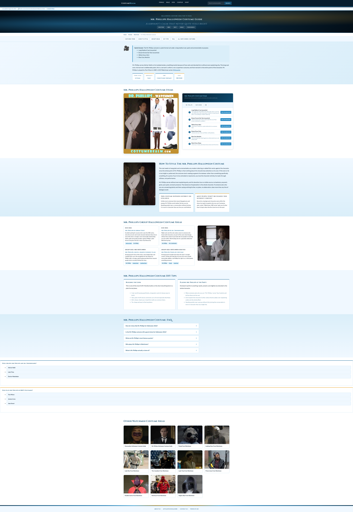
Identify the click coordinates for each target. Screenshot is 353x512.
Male (168, 2)
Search (228, 3)
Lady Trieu (11, 372)
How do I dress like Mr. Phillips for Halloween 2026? (161, 326)
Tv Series (130, 34)
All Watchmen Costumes (186, 39)
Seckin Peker (51, 8)
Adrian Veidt (129, 243)
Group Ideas (155, 39)
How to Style (143, 39)
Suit (175, 27)
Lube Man (176, 263)
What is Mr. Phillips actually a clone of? (161, 350)
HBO (168, 27)
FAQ (173, 39)
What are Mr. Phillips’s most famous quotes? (161, 338)
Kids (173, 2)
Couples (180, 2)
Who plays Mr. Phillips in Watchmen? (161, 344)
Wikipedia (176, 70)
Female (161, 2)
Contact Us (184, 509)
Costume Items (130, 39)
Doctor (161, 27)
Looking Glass (143, 263)
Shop (187, 2)
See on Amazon (225, 112)
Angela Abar (135, 263)
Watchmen (136, 34)
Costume (128, 3)
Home (125, 34)
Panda (170, 263)
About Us (157, 509)
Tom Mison (191, 27)
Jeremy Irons (11, 399)
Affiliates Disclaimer (170, 509)
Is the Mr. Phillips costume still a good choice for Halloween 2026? (161, 332)
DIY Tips (166, 39)
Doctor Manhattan (13, 376)
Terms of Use (194, 509)
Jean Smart (11, 403)
